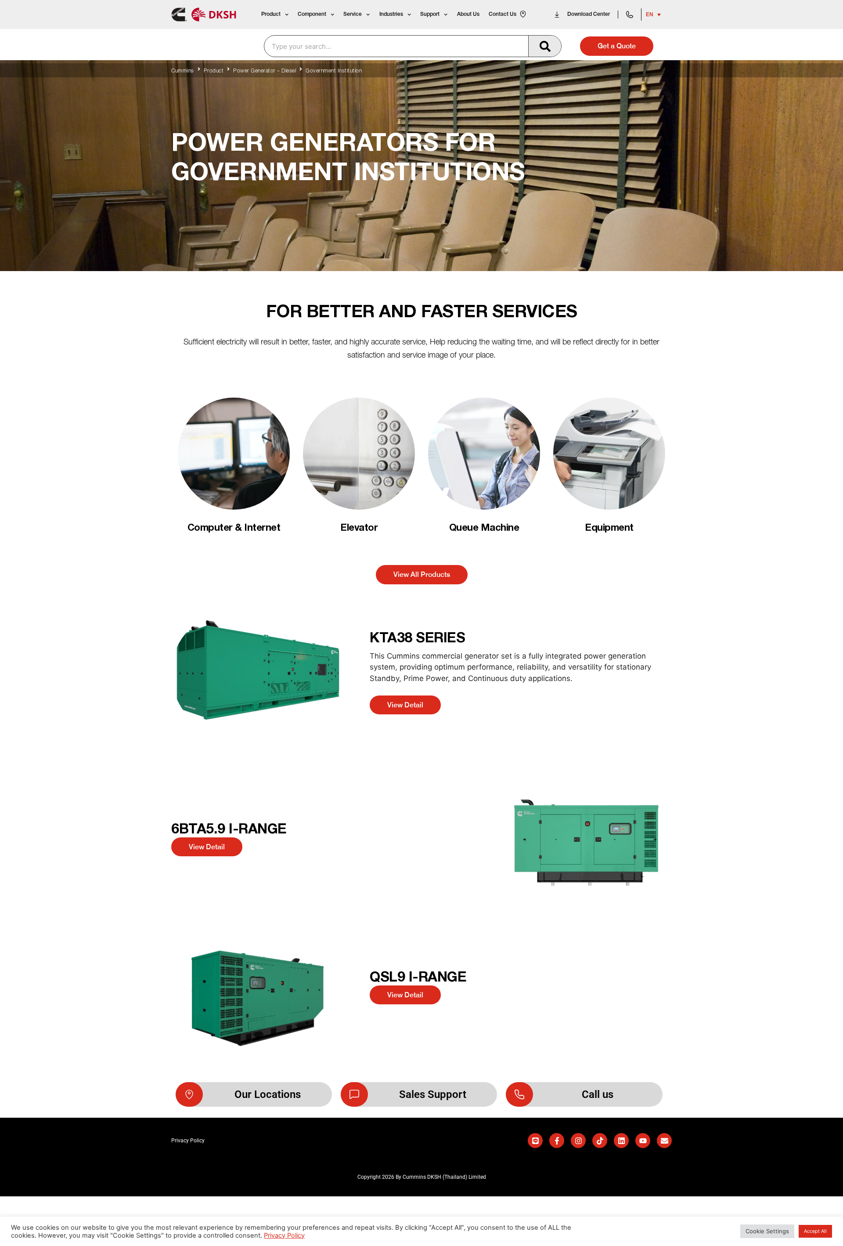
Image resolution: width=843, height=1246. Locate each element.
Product (271, 14)
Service (352, 14)
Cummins (182, 71)
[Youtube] (642, 1140)
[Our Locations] (189, 1094)
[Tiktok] (599, 1140)
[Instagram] (578, 1140)
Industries (391, 14)
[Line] (535, 1140)
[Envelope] (664, 1140)
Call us (597, 1094)
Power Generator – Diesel (264, 71)
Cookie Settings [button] (767, 1231)
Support (430, 14)
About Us (468, 14)
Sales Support (432, 1094)
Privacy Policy (284, 1235)
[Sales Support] (354, 1094)
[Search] (544, 46)
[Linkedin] (621, 1140)
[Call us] (519, 1094)
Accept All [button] (815, 1231)
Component (312, 14)
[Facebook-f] (556, 1140)
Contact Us (502, 14)
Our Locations (267, 1094)
